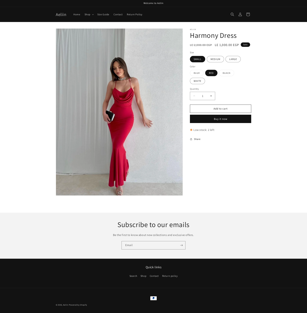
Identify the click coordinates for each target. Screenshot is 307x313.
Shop (143, 275)
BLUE (199, 73)
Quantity (194, 88)
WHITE (197, 81)
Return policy (170, 275)
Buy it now (220, 119)
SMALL (197, 59)
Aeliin (65, 305)
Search (133, 275)
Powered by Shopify (78, 305)
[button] (88, 14)
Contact (154, 275)
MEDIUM (215, 59)
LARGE (233, 59)
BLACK (228, 73)
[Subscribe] (181, 245)
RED (211, 73)
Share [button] (197, 139)
